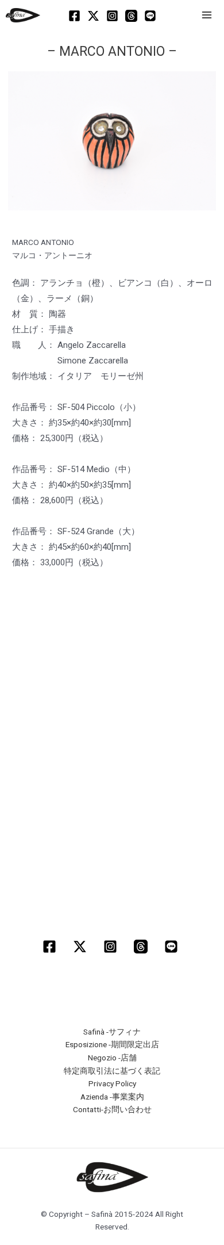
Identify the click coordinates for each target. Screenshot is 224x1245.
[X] (93, 16)
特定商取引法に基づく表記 (112, 1070)
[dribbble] (142, 946)
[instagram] (112, 946)
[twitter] (82, 946)
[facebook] (51, 946)
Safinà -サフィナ (112, 1031)
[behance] (172, 946)
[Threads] (131, 16)
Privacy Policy (112, 1083)
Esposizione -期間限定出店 (112, 1044)
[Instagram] (112, 16)
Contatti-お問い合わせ (112, 1109)
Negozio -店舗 (112, 1057)
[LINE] (150, 16)
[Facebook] (74, 16)
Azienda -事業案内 (112, 1096)
